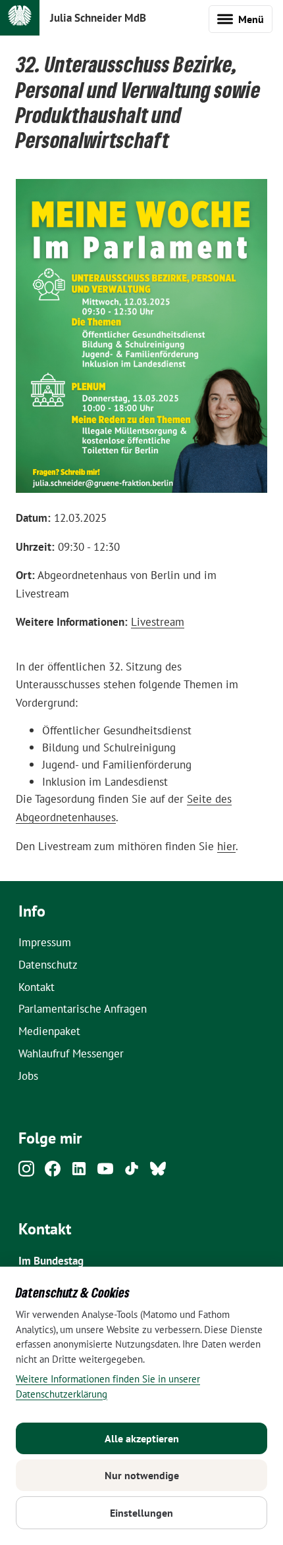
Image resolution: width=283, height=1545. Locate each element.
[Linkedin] (79, 1172)
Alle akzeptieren (142, 1438)
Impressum (44, 942)
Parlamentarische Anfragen (82, 1008)
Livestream (157, 621)
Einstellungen (141, 1512)
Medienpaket (49, 1030)
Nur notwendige (142, 1475)
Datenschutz (48, 964)
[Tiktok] (132, 1172)
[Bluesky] (158, 1172)
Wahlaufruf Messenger (71, 1053)
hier (226, 845)
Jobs (28, 1075)
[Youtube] (105, 1172)
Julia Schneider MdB (98, 17)
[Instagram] (26, 1172)
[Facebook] (53, 1172)
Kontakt (36, 986)
